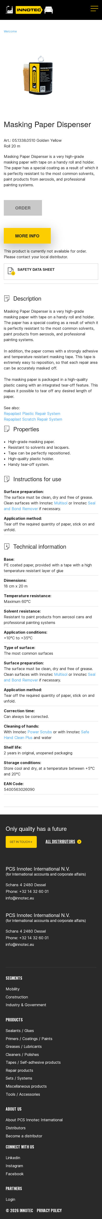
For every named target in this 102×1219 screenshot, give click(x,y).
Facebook (15, 1173)
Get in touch (20, 842)
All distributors (60, 842)
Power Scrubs (40, 732)
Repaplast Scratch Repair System (33, 419)
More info (27, 236)
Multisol (60, 503)
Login (10, 1199)
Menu (94, 8)
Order (23, 208)
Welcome (10, 31)
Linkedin (13, 1157)
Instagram (14, 1165)
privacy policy (49, 1210)
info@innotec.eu (20, 898)
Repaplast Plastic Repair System (32, 413)
